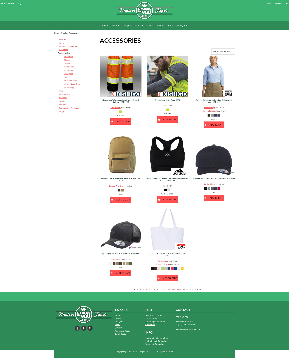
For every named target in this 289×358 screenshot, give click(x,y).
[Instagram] (90, 328)
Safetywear (69, 67)
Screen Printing (209, 111)
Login (268, 3)
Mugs (61, 111)
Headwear (63, 50)
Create (64, 33)
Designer (119, 321)
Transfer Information (154, 344)
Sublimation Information (156, 338)
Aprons (62, 101)
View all (62, 39)
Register (278, 3)
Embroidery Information (156, 341)
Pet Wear (63, 104)
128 (168, 289)
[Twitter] (83, 328)
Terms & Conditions (154, 315)
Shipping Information (155, 321)
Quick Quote (120, 334)
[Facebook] (77, 328)
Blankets (63, 97)
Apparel (62, 43)
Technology (69, 87)
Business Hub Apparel (69, 46)
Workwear (68, 56)
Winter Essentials (72, 84)
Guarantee (150, 324)
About (117, 324)
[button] (19, 3)
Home (56, 33)
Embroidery (115, 107)
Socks (67, 77)
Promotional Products (69, 108)
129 (173, 289)
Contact (118, 328)
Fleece (67, 60)
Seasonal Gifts (70, 80)
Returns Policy (151, 318)
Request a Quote (122, 331)
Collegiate (68, 74)
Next (179, 289)
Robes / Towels (66, 94)
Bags (61, 91)
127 (164, 289)
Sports (67, 63)
